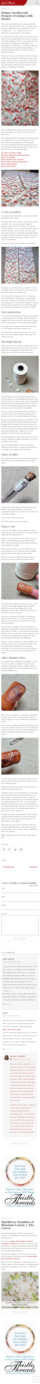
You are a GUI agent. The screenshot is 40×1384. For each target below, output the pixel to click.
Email (3, 897)
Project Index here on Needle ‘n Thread (19, 1257)
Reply (8, 1004)
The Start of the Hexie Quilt (11, 153)
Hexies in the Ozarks (8, 166)
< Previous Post (7, 867)
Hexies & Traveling (8, 157)
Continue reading (25, 1312)
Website (3, 905)
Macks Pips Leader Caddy (12, 1029)
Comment (4, 914)
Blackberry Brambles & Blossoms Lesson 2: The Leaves (17, 1225)
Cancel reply (33, 885)
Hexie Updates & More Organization (14, 162)
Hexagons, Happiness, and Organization (15, 155)
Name (3, 888)
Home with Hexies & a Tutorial (12, 159)
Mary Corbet (18, 1056)
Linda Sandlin (28, 882)
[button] (37, 2)
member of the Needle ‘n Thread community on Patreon (17, 1242)
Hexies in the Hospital (9, 164)
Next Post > (34, 867)
